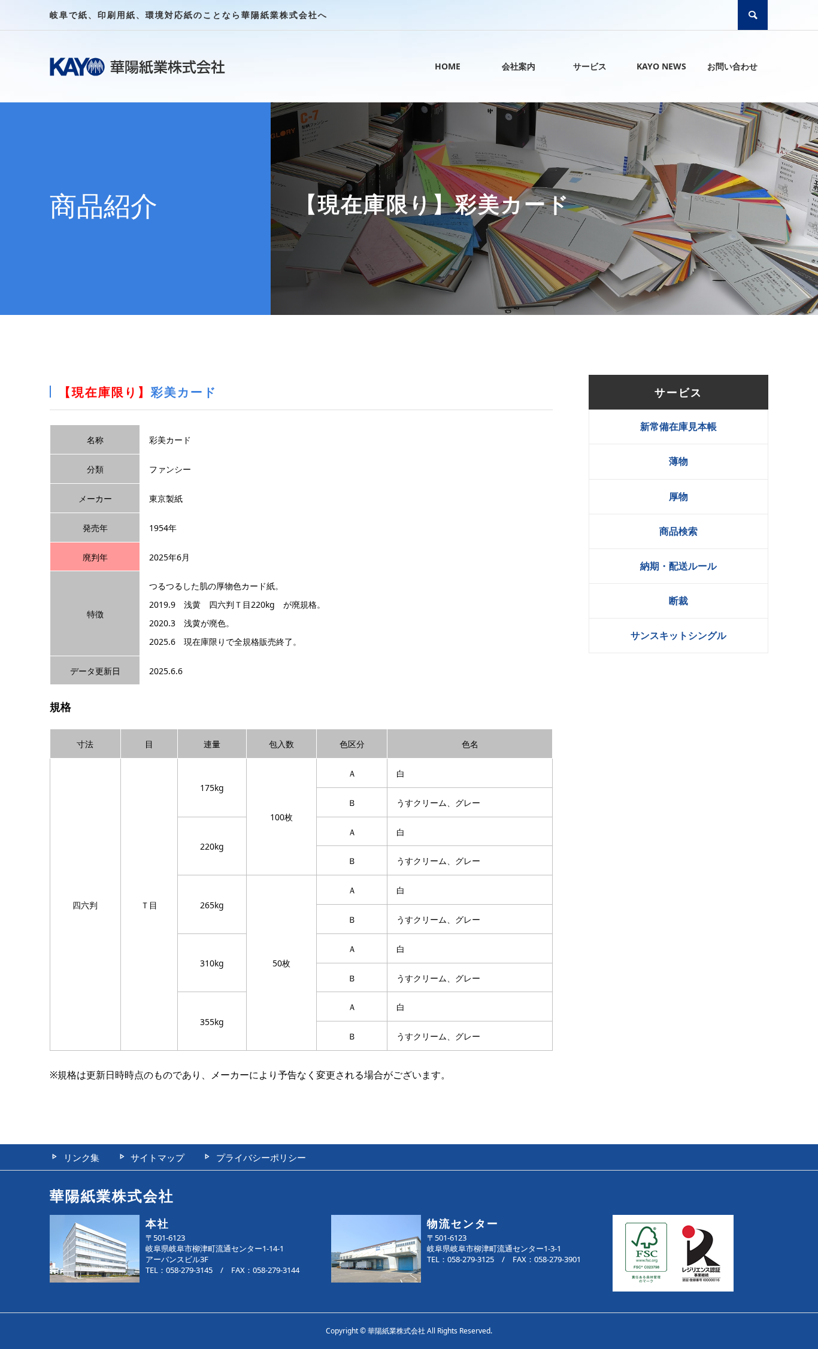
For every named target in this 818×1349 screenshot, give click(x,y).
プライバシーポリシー (261, 1157)
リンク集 (81, 1157)
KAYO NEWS (661, 66)
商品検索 (678, 531)
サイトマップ (157, 1157)
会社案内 (518, 66)
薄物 (678, 461)
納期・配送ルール (678, 565)
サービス (590, 66)
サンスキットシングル (678, 635)
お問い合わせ (732, 66)
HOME (447, 66)
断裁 (678, 600)
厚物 (678, 496)
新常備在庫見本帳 (678, 426)
